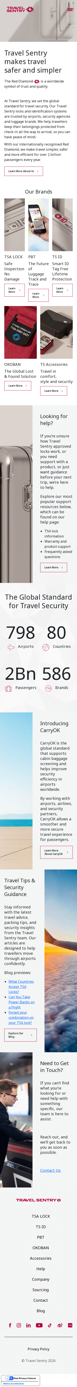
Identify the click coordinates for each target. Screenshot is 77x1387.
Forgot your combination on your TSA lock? (21, 1017)
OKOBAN (41, 1247)
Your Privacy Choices (25, 1378)
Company (40, 1279)
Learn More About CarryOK (53, 852)
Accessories (41, 1258)
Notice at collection (13, 1383)
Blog (41, 1310)
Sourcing (41, 1289)
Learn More (12, 290)
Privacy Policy (38, 1349)
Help (40, 1268)
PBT (40, 1237)
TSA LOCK (41, 1216)
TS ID (41, 1226)
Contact (40, 1300)
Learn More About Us (21, 171)
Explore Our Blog (16, 1035)
